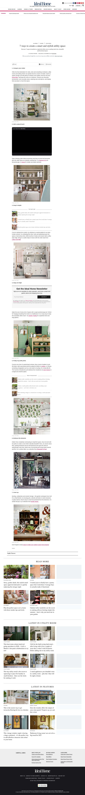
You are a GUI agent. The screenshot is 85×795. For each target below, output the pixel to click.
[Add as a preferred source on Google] (42, 785)
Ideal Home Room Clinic (66, 759)
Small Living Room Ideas (38, 754)
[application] (32, 141)
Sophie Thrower (33, 53)
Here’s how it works (58, 56)
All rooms (35, 43)
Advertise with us (52, 775)
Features (54, 53)
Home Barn (15, 77)
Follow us (42, 64)
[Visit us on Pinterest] (79, 3)
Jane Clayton (46, 370)
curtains (43, 366)
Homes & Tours (28, 9)
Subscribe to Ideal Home (66, 754)
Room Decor (11, 9)
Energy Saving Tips (36, 762)
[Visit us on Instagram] (77, 3)
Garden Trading (33, 315)
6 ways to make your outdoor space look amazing (35, 544)
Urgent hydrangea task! (14, 13)
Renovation (38, 9)
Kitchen (41, 43)
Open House (66, 9)
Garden (19, 9)
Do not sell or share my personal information (42, 780)
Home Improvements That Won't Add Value (38, 760)
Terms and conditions (31, 778)
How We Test (61, 775)
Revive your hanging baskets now (31, 13)
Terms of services (29, 300)
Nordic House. (35, 501)
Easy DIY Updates (36, 756)
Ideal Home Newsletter (66, 756)
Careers (57, 778)
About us (22, 775)
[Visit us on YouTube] (83, 3)
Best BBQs (48, 756)
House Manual (48, 9)
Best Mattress (49, 754)
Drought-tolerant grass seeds (49, 13)
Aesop (23, 162)
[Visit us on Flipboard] (81, 3)
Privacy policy (41, 778)
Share (15, 64)
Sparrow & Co (42, 160)
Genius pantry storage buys (65, 13)
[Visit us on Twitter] (75, 3)
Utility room (48, 43)
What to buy (57, 9)
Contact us (44, 775)
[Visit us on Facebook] (73, 3)
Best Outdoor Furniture (51, 759)
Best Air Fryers (49, 761)
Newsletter (49, 64)
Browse (74, 9)
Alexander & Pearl (42, 449)
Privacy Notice (16, 301)
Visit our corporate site (59, 790)
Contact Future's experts (33, 775)
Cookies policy (50, 778)
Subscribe (78, 5)
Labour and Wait (16, 239)
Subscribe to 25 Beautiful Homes (67, 762)
